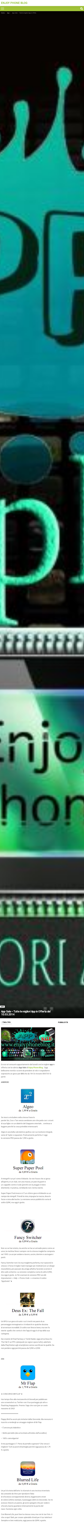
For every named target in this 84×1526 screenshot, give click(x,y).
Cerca (81, 8)
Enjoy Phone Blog (14, 3)
